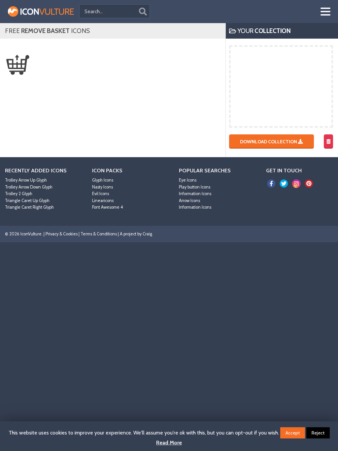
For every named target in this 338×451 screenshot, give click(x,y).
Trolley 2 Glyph (18, 193)
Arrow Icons (189, 200)
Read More (169, 442)
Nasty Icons (102, 187)
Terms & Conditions (99, 233)
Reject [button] (318, 433)
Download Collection (269, 141)
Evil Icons (100, 193)
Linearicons (103, 200)
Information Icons (195, 193)
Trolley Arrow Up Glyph (26, 180)
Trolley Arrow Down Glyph (28, 187)
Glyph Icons (102, 180)
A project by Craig (136, 233)
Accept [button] (293, 433)
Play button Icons (194, 187)
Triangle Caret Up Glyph (27, 200)
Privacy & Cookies (62, 233)
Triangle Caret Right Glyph (29, 207)
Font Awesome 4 (107, 207)
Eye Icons (187, 180)
